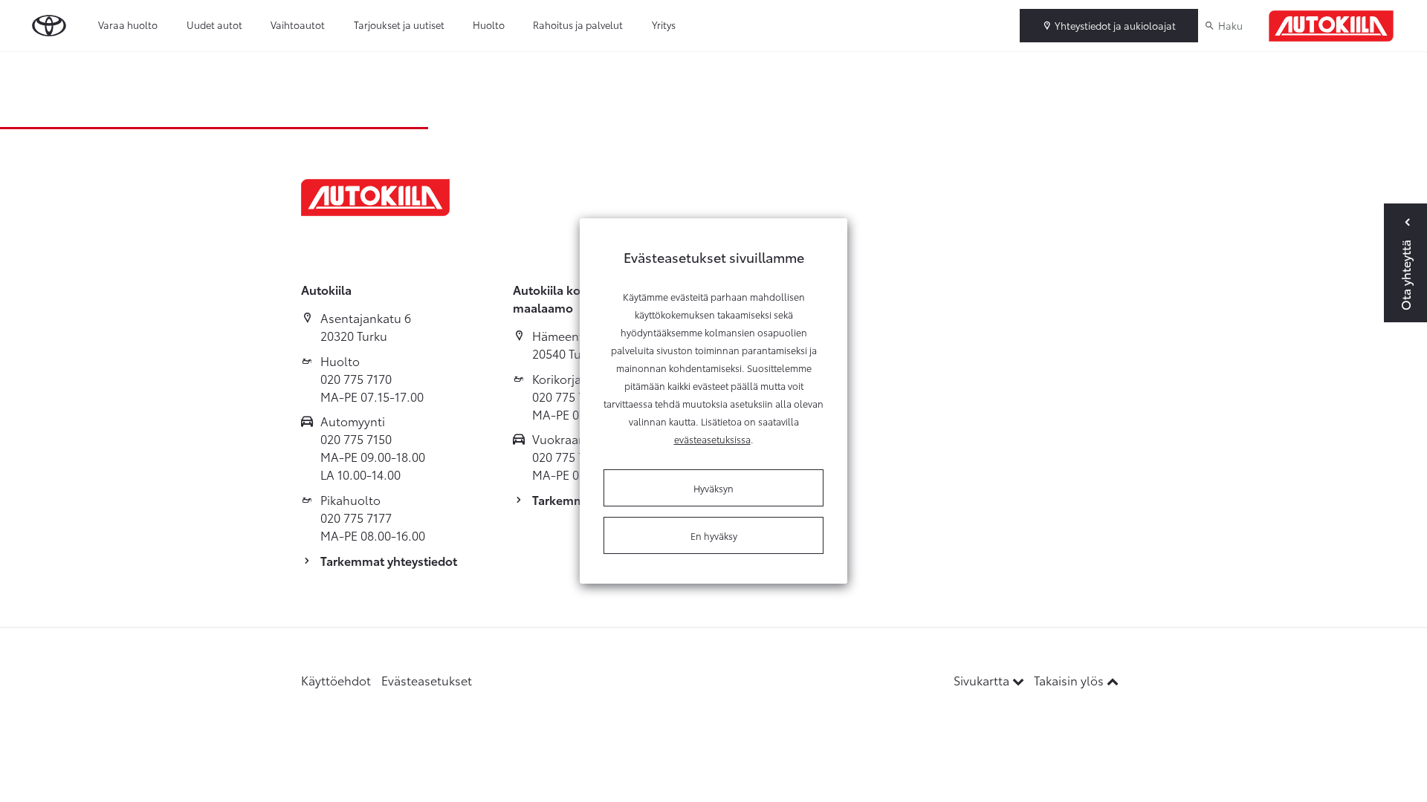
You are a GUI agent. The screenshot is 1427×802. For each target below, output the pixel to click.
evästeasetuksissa (712, 439)
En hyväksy (713, 535)
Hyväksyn (713, 488)
